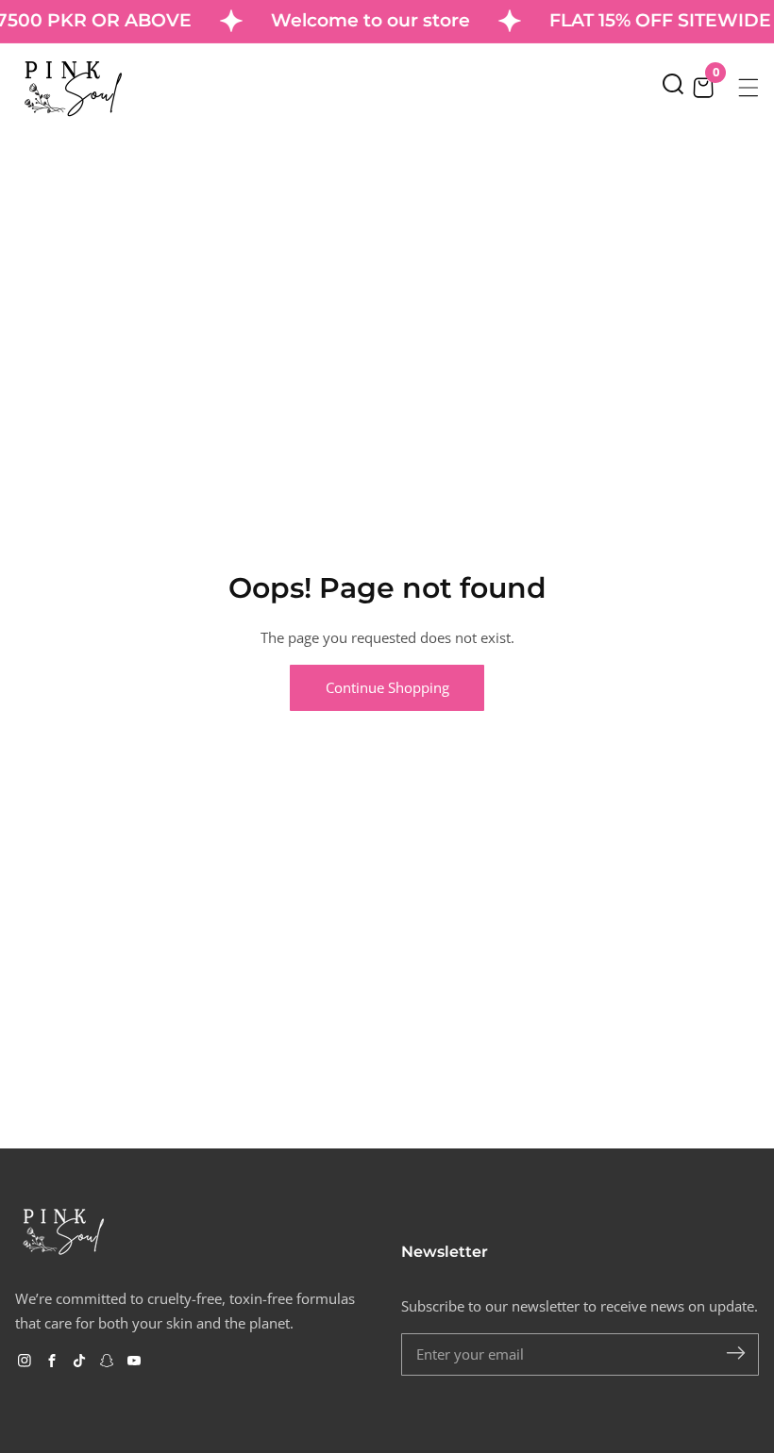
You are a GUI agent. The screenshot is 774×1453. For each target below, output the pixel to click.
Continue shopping (387, 687)
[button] (673, 87)
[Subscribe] (735, 1353)
